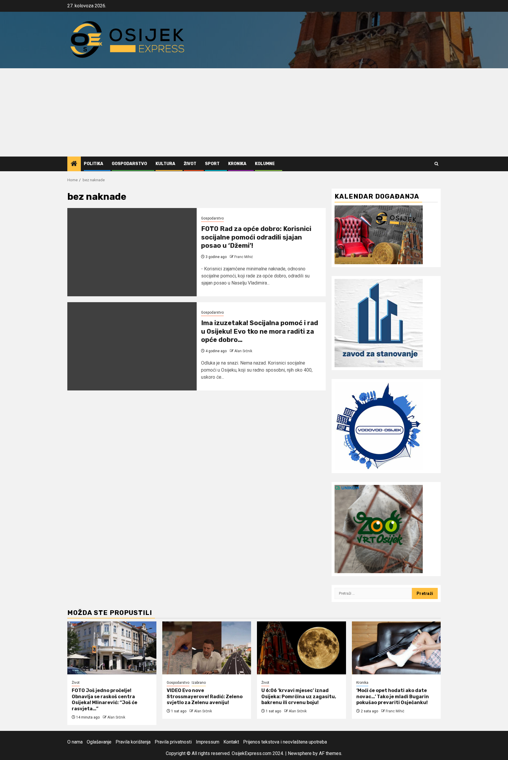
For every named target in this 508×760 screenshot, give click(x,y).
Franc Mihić (243, 257)
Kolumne (265, 163)
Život (190, 163)
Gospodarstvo (129, 163)
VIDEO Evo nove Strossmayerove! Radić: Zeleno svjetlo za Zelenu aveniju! (205, 697)
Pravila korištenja (133, 742)
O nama (75, 742)
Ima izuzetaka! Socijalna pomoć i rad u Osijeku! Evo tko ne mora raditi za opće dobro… (259, 331)
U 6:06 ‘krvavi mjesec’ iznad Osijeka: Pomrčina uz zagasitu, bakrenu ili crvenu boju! (298, 697)
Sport (212, 163)
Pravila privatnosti (173, 742)
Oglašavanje (99, 742)
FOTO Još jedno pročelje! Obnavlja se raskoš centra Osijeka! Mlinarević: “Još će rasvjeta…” (104, 699)
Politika (93, 163)
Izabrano (199, 683)
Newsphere (300, 753)
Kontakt (231, 742)
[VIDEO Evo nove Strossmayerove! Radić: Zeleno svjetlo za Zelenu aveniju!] (206, 647)
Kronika (237, 163)
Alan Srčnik (243, 351)
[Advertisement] (254, 112)
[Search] (436, 163)
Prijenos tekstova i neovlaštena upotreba (285, 742)
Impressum (207, 742)
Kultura (165, 163)
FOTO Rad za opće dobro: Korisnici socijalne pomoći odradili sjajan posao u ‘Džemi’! (256, 237)
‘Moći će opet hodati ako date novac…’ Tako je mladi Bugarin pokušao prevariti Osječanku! (392, 697)
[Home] (74, 164)
